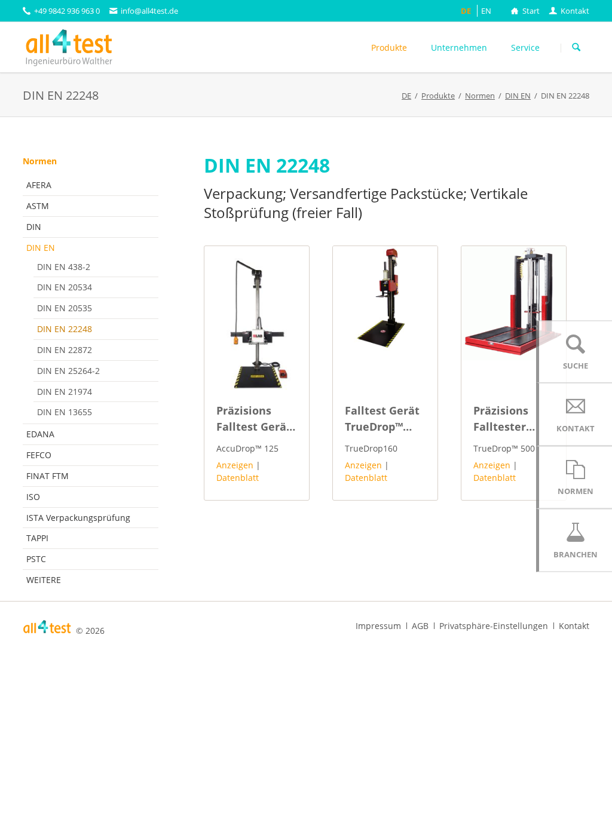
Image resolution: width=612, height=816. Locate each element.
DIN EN (40, 247)
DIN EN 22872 (64, 349)
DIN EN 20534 (64, 287)
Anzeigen (234, 465)
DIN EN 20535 (64, 308)
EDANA (40, 434)
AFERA (38, 185)
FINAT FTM (47, 475)
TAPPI (37, 538)
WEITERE (43, 579)
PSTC (36, 559)
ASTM (37, 205)
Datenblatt (237, 477)
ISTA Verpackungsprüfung (78, 517)
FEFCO (38, 455)
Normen (40, 161)
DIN (33, 226)
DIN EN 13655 (64, 412)
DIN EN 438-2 (63, 266)
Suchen (576, 48)
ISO (33, 496)
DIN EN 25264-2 (68, 370)
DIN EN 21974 (64, 391)
